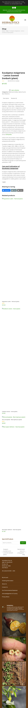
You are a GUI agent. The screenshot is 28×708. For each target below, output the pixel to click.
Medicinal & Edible (13, 92)
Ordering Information (7, 580)
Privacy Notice (5, 597)
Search (23, 542)
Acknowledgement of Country (9, 593)
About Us (4, 584)
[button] (25, 20)
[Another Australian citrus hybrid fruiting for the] (14, 625)
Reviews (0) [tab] (14, 98)
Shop (7, 31)
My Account (5, 577)
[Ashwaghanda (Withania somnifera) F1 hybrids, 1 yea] (14, 673)
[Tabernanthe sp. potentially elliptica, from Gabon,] (14, 649)
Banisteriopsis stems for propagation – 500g (20, 551)
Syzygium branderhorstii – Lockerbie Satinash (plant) (7, 551)
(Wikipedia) (9, 134)
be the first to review (13, 80)
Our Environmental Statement (10, 590)
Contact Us (5, 587)
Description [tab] (6, 98)
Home (3, 31)
